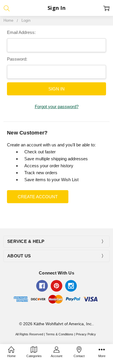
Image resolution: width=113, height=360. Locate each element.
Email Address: (21, 32)
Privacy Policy (86, 334)
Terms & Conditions (59, 334)
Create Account (38, 196)
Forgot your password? (57, 106)
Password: (17, 59)
